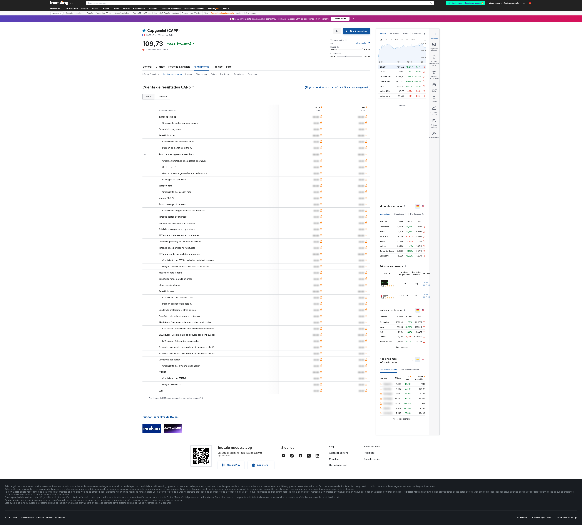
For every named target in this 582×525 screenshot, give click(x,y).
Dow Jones (385, 81)
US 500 (383, 72)
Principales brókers (391, 266)
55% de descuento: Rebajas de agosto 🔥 (465, 3)
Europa (185, 13)
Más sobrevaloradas (410, 369)
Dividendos (225, 74)
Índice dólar (385, 91)
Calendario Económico (171, 9)
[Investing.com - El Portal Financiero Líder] (62, 3)
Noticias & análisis (179, 66)
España (90, 13)
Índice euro (385, 96)
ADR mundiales (150, 13)
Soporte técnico (372, 459)
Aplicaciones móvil (338, 453)
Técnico (218, 66)
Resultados (239, 74)
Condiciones (521, 518)
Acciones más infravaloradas (388, 360)
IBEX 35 (383, 67)
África (206, 13)
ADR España (164, 13)
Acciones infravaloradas (246, 13)
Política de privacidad (542, 518)
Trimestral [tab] (162, 96)
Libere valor (361, 43)
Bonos (405, 33)
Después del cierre (122, 13)
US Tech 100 (385, 76)
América (175, 13)
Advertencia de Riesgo (567, 518)
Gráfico (160, 66)
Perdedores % (417, 214)
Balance (188, 74)
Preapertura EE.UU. (103, 13)
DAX (382, 86)
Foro (229, 66)
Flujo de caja (201, 74)
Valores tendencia (391, 310)
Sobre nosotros (372, 446)
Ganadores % (400, 214)
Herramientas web (338, 465)
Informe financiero (150, 74)
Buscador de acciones (194, 9)
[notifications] (524, 2)
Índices (383, 33)
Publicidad (369, 453)
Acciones (56, 13)
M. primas (394, 33)
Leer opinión (426, 283)
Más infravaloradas (388, 369)
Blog (331, 446)
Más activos (385, 214)
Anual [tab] (148, 96)
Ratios (214, 74)
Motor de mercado (391, 206)
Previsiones (253, 74)
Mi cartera (334, 459)
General (147, 66)
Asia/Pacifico (196, 13)
